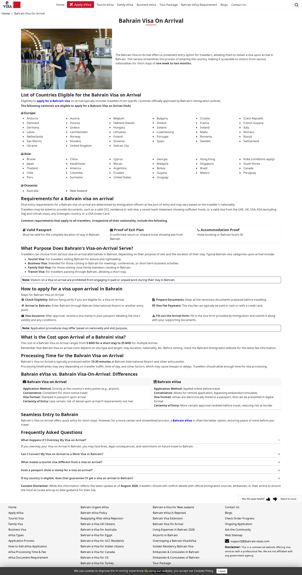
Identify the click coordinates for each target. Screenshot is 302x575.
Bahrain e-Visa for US (95, 557)
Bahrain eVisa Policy (94, 513)
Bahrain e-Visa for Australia (99, 529)
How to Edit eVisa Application (27, 546)
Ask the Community (238, 529)
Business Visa (17, 529)
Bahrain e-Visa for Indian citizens (102, 546)
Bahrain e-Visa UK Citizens (98, 524)
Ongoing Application (238, 524)
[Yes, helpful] (268, 499)
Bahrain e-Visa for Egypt (96, 535)
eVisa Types (16, 535)
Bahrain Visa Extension (168, 518)
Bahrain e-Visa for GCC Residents (102, 541)
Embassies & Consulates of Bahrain (176, 557)
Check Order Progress (239, 518)
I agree (221, 571)
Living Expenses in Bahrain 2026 (174, 529)
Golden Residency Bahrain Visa (173, 546)
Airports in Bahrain (165, 535)
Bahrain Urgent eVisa (95, 507)
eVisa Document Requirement (28, 557)
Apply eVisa (15, 513)
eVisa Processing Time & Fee (27, 552)
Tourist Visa (16, 518)
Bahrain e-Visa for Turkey (97, 563)
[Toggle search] (296, 5)
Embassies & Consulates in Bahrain (176, 552)
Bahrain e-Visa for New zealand (173, 507)
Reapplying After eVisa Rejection (102, 518)
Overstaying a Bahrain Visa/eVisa (174, 541)
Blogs (228, 513)
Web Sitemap (233, 535)
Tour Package (162, 563)
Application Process (21, 541)
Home (6, 13)
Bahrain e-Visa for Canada (98, 552)
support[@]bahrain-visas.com (250, 541)
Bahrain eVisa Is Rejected (169, 513)
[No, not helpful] (275, 499)
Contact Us (232, 507)
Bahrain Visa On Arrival (168, 524)
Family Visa (15, 524)
